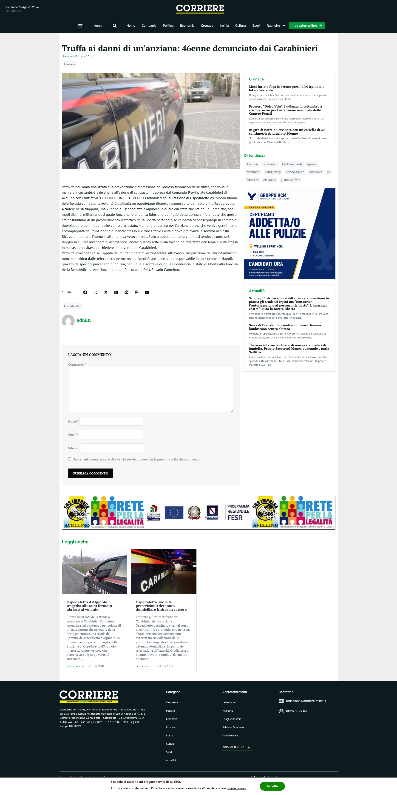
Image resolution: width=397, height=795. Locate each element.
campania (315, 171)
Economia (187, 26)
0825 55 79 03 (296, 711)
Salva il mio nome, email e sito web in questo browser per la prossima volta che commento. (137, 459)
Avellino (252, 164)
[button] (115, 26)
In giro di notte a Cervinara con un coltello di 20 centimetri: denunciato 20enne (287, 131)
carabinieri (270, 164)
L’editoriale (228, 702)
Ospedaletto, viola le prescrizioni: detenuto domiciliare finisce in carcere (161, 605)
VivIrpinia (227, 710)
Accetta (272, 786)
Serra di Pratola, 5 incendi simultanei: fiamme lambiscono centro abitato (285, 327)
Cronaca (207, 26)
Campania (149, 26)
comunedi (253, 171)
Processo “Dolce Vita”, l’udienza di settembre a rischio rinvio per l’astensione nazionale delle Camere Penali (285, 110)
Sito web (74, 448)
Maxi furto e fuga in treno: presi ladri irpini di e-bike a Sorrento (287, 88)
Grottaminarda (292, 164)
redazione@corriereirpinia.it (306, 701)
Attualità (171, 760)
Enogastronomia (231, 719)
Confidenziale (230, 735)
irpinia (311, 164)
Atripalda (269, 179)
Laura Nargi (273, 171)
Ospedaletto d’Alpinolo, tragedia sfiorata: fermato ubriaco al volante (89, 605)
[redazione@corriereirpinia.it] (281, 701)
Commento (77, 364)
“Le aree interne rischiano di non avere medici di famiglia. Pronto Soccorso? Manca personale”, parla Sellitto (289, 348)
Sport (256, 26)
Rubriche (273, 26)
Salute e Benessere (233, 727)
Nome (73, 421)
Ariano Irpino (295, 171)
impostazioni (237, 788)
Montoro (253, 179)
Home (131, 26)
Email (73, 434)
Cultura (240, 26)
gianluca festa (290, 179)
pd (329, 171)
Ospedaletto (72, 306)
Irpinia (224, 26)
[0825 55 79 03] (281, 711)
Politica (168, 26)
